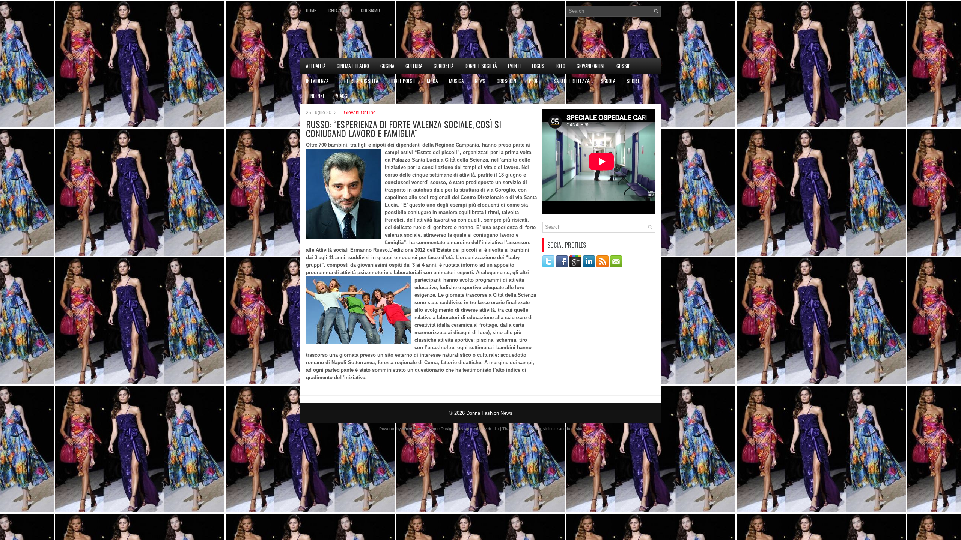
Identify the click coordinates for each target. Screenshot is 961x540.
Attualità (315, 65)
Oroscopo (507, 80)
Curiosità (443, 65)
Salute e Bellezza (571, 80)
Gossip (623, 65)
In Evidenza (317, 80)
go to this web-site (482, 428)
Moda (432, 80)
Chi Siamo (370, 10)
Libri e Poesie (402, 80)
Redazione (338, 10)
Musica (456, 80)
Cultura (413, 65)
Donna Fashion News (489, 413)
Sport (633, 80)
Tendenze (315, 95)
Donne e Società (481, 65)
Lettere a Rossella (359, 80)
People (535, 80)
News (480, 80)
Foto (560, 65)
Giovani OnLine (591, 65)
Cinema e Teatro (353, 65)
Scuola (608, 80)
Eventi (514, 65)
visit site (550, 428)
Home (311, 10)
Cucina (387, 65)
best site (574, 428)
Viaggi (342, 95)
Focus (538, 65)
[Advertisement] (573, 39)
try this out (531, 428)
